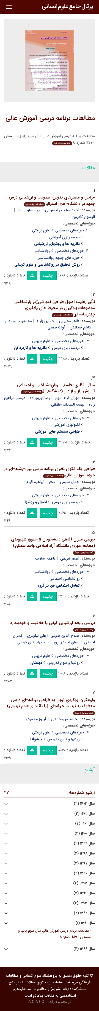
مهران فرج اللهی (67, 398)
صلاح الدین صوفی (65, 636)
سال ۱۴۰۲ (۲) (84, 814)
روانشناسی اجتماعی (65, 579)
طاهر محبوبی (69, 321)
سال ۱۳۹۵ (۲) (84, 883)
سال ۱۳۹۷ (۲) (84, 863)
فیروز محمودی (35, 719)
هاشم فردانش (80, 327)
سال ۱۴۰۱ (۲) (85, 824)
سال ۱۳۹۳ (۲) (84, 903)
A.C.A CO (36, 1002)
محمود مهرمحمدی (65, 719)
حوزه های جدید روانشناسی (59, 258)
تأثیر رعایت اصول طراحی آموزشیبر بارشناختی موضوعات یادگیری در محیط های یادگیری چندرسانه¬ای (54, 308)
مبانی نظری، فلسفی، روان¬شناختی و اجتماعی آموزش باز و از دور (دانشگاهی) (56, 388)
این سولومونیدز (28, 210)
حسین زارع (45, 321)
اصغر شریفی (69, 558)
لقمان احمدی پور (66, 642)
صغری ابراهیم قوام (40, 482)
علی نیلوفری (36, 636)
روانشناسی (42, 251)
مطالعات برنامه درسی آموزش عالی (50, 118)
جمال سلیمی (69, 482)
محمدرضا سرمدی (18, 321)
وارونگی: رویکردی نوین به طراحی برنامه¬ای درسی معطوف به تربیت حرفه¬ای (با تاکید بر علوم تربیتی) (51, 706)
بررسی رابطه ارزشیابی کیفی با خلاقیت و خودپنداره (52, 625)
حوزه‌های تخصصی (69, 230)
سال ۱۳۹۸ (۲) (84, 853)
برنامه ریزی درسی (66, 348)
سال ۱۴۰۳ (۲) (84, 804)
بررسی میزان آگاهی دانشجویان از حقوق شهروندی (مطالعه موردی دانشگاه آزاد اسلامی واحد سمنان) (53, 545)
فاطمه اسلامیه (45, 558)
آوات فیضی (56, 327)
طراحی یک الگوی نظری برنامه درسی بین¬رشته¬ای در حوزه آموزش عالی (49, 472)
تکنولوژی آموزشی (66, 425)
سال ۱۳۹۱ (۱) (85, 923)
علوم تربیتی (41, 230)
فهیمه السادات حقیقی (67, 404)
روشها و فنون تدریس (63, 663)
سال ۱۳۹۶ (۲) (84, 873)
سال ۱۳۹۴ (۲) (84, 893)
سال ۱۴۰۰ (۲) (85, 834)
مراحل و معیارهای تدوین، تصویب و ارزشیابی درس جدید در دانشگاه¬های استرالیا (52, 200)
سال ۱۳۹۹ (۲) (84, 844)
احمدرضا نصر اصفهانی (62, 210)
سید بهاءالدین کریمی (33, 642)
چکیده (48, 276)
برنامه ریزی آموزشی (64, 237)
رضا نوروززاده (40, 398)
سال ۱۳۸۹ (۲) (84, 949)
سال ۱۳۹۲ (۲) (84, 913)
